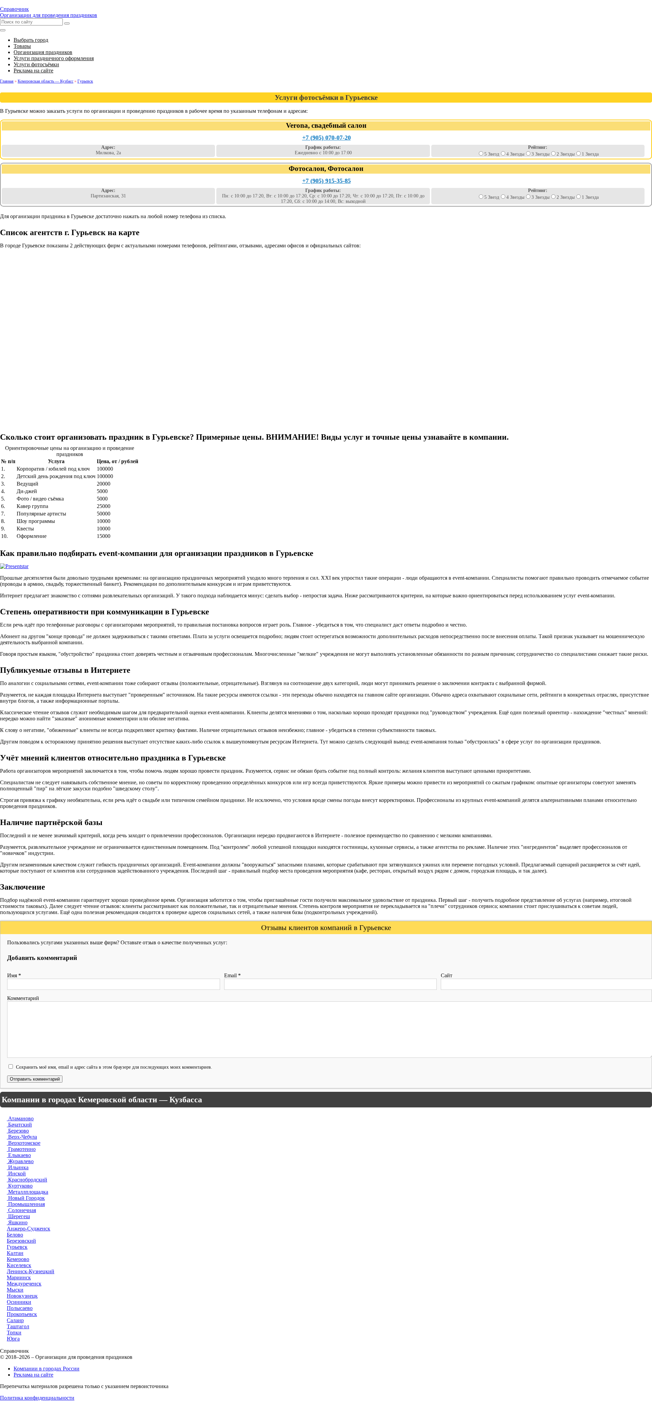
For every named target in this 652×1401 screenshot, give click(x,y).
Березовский (21, 1241)
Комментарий (23, 998)
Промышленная (26, 1204)
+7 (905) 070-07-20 (326, 137)
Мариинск (19, 1277)
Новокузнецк (22, 1296)
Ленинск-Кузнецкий (30, 1271)
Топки (14, 1332)
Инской (16, 1173)
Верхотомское (23, 1143)
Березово (18, 1131)
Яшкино (17, 1222)
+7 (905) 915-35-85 (326, 180)
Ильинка (18, 1167)
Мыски (15, 1290)
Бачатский (19, 1124)
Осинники (19, 1302)
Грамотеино (21, 1149)
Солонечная (21, 1210)
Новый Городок (26, 1198)
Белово (15, 1235)
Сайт (446, 975)
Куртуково (20, 1186)
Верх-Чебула (22, 1137)
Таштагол (18, 1326)
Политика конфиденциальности (37, 1398)
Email (232, 975)
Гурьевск (17, 1247)
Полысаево (20, 1308)
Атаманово (20, 1118)
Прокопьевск (22, 1314)
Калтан (15, 1253)
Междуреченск (24, 1283)
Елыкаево (19, 1155)
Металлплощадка (27, 1192)
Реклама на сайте (33, 1375)
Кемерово (18, 1259)
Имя (14, 975)
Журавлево (20, 1161)
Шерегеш (18, 1216)
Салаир (15, 1320)
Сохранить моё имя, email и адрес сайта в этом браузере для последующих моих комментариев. (114, 1067)
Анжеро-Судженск (28, 1228)
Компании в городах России (46, 1368)
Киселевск (19, 1265)
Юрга (13, 1339)
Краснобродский (27, 1180)
